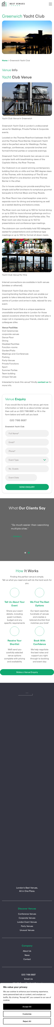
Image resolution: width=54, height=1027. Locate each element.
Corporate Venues (27, 918)
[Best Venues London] (13, 4)
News (27, 955)
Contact (27, 959)
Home (5, 60)
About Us (27, 951)
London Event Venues (27, 922)
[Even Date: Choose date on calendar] (44, 478)
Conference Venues (27, 914)
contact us (43, 382)
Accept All (27, 1007)
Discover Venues (27, 908)
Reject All (27, 1021)
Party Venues (27, 926)
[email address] (40, 4)
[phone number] (45, 4)
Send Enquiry (27, 487)
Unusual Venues (27, 930)
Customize (27, 1014)
